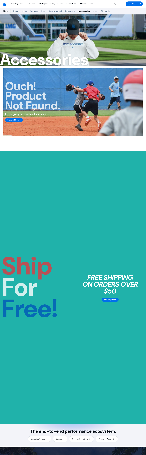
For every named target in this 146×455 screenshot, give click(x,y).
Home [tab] (15, 11)
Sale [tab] (95, 11)
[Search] (115, 3)
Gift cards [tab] (105, 11)
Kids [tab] (43, 11)
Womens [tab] (34, 11)
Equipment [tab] (70, 11)
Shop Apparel (110, 299)
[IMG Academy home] (5, 4)
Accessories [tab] (84, 11)
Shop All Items (14, 120)
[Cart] (120, 3)
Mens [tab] (24, 11)
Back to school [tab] (55, 11)
